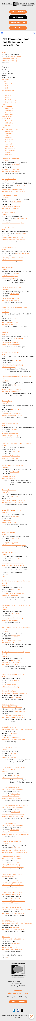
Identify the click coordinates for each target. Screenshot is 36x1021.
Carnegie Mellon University (11, 747)
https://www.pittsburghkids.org (13, 867)
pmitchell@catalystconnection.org (14, 500)
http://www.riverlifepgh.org (11, 345)
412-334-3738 (15, 794)
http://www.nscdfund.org (10, 391)
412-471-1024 (14, 538)
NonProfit (5, 52)
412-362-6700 (15, 733)
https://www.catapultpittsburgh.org (14, 852)
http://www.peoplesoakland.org (13, 565)
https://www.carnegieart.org (11, 798)
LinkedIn (8, 86)
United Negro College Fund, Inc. (13, 352)
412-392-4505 (15, 516)
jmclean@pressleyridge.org (11, 413)
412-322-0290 (15, 385)
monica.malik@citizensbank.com (13, 901)
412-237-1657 (14, 830)
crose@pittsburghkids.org (11, 865)
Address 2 (8, 144)
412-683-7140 (15, 559)
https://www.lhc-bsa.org (10, 596)
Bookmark (5, 79)
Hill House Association (9, 196)
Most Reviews (10, 150)
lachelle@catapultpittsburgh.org (13, 850)
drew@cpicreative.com (10, 947)
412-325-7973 (15, 660)
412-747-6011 (14, 927)
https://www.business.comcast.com (14, 913)
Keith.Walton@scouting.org (11, 640)
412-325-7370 (15, 589)
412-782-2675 (15, 943)
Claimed (8, 152)
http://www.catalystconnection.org (14, 502)
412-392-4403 (16, 202)
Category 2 (9, 146)
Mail (6, 88)
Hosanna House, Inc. (9, 247)
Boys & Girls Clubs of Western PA (13, 674)
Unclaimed (9, 154)
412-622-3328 (15, 812)
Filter (3, 104)
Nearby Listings (10, 102)
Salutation (8, 138)
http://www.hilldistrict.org (10, 458)
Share (4, 82)
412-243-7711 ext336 (22, 253)
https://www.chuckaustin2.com (13, 885)
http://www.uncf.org (9, 367)
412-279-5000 (16, 56)
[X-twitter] (22, 1010)
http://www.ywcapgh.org (10, 300)
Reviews (8, 96)
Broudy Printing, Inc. (9, 727)
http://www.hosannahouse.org (12, 260)
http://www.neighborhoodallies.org (14, 191)
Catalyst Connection (9, 490)
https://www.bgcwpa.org (10, 687)
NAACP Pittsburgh (8, 532)
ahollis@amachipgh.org (10, 276)
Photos (7, 98)
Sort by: (7, 106)
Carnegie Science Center (10, 823)
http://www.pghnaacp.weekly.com (14, 545)
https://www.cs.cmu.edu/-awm (12, 778)
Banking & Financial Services (12, 707)
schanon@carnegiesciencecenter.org (15, 832)
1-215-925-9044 (17, 360)
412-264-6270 (15, 318)
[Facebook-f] (18, 1010)
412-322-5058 (15, 862)
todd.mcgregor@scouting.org (12, 618)
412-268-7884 (15, 776)
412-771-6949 (15, 165)
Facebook (8, 84)
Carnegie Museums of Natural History (15, 805)
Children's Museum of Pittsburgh (13, 856)
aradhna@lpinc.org (8, 520)
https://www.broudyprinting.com (13, 739)
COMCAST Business (8, 921)
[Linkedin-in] (14, 1010)
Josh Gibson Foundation (10, 159)
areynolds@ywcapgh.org (10, 298)
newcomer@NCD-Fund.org (11, 389)
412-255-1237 (14, 294)
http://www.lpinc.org (9, 522)
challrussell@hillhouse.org (11, 206)
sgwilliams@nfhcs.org (9, 58)
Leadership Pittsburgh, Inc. (11, 510)
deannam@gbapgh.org (10, 433)
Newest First (9, 108)
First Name (9, 140)
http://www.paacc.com (9, 324)
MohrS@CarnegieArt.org (10, 796)
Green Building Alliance (10, 423)
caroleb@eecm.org (8, 476)
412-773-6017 (14, 429)
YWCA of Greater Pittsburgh (11, 287)
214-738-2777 (15, 636)
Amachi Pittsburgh (8, 267)
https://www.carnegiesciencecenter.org (15, 834)
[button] (2, 33)
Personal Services (8, 876)
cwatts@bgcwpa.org (9, 685)
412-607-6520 (15, 899)
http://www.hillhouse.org (10, 208)
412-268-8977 (15, 753)
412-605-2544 (16, 697)
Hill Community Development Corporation (16, 443)
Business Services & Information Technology (17, 729)
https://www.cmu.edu (9, 758)
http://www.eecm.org (9, 478)
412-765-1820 (15, 452)
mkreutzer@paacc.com (10, 322)
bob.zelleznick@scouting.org (12, 662)
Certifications (10, 148)
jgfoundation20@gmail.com (11, 169)
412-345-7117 (14, 472)
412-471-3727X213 (19, 185)
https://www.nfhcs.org (9, 61)
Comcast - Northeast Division (12, 907)
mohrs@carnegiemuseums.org (13, 814)
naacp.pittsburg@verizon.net (12, 543)
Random (8, 112)
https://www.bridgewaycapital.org (13, 717)
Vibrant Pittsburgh (8, 212)
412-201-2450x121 (19, 711)
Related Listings (11, 100)
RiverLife (5, 332)
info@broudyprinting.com (11, 737)
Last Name (9, 142)
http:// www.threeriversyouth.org (13, 240)
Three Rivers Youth (8, 227)
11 (6, 957)
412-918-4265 (15, 496)
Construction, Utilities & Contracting (14, 693)
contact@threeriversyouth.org (12, 237)
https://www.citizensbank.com (12, 903)
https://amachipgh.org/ (10, 278)
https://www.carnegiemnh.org (12, 816)
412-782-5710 (15, 680)
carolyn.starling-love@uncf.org (12, 365)
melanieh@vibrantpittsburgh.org (13, 223)
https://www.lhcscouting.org (11, 642)
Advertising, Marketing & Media (13, 939)
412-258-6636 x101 (20, 338)
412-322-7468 (15, 881)
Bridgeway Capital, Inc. (9, 705)
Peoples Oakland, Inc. (9, 552)
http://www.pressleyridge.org (12, 415)
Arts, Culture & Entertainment (12, 789)
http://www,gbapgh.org (10, 436)
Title (6, 135)
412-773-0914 (15, 274)
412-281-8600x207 (20, 219)
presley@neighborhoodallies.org (13, 189)
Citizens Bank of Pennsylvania (12, 892)
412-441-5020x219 (20, 233)
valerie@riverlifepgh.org (10, 342)
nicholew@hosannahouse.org (12, 258)
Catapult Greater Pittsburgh (11, 842)
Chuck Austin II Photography (12, 874)
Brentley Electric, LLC (9, 691)
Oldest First (9, 110)
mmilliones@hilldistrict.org (11, 456)
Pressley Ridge (7, 401)
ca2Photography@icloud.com (12, 883)
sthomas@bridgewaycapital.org (13, 715)
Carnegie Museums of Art (10, 787)
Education (5, 749)
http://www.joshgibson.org (11, 171)
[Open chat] (31, 1016)
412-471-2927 (14, 614)
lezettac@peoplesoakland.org (12, 563)
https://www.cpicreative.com (12, 949)
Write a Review (7, 117)
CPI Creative (6, 937)
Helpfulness (9, 114)
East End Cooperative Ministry (12, 465)
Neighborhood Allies (9, 179)
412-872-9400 (16, 409)
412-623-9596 (15, 848)
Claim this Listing (8, 90)
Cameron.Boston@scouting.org (13, 593)
